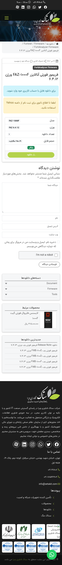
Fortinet (28, 44)
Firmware (39, 44)
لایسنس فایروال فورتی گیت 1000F (24, 316)
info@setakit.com (48, 484)
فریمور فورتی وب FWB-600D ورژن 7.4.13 (38, 356)
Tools (54, 294)
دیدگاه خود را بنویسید (21, 61)
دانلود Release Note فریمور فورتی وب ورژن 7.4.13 (34, 345)
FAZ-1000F (14, 121)
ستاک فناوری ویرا (20, 559)
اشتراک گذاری (38, 61)
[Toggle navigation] (6, 18)
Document (52, 283)
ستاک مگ (46, 516)
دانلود (30, 155)
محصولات (46, 504)
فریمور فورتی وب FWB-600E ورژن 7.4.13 (38, 351)
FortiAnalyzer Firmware (46, 47)
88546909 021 (50, 477)
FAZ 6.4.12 (14, 127)
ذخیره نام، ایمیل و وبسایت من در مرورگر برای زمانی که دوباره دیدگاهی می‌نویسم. (30, 244)
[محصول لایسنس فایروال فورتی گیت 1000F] (47, 320)
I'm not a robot (44, 255)
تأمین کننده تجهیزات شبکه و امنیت (34, 497)
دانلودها (50, 44)
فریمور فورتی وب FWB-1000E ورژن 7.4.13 (38, 367)
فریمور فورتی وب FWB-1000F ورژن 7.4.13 (38, 361)
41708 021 (37, 2)
